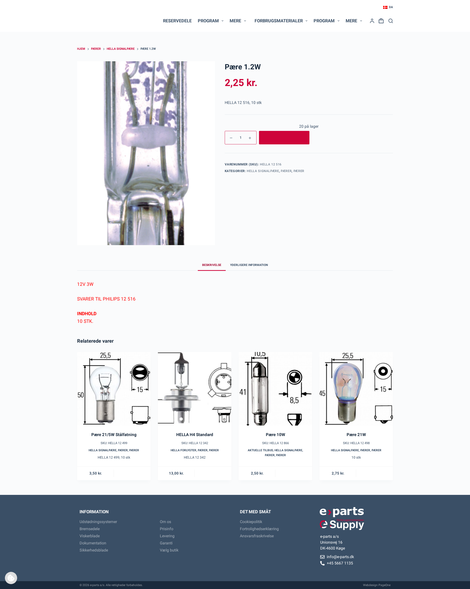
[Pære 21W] (356, 389)
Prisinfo (166, 528)
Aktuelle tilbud (260, 450)
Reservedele (177, 20)
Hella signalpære (263, 171)
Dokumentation (93, 543)
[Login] (372, 21)
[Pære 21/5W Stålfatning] (114, 389)
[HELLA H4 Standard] (194, 389)
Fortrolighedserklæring (259, 528)
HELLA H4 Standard (194, 434)
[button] (388, 7)
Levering (167, 536)
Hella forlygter (183, 450)
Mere (235, 20)
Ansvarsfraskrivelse (257, 536)
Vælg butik (169, 550)
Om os (165, 521)
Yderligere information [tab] (249, 265)
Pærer (286, 171)
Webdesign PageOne (376, 585)
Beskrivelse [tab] (211, 265)
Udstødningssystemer (98, 521)
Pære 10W (275, 434)
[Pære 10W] (275, 389)
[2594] (284, 137)
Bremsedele (90, 528)
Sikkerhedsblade (94, 550)
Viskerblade (90, 536)
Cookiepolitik (251, 521)
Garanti (166, 543)
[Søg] (390, 21)
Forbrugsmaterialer (279, 20)
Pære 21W (356, 434)
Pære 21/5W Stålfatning (114, 434)
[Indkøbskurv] (380, 20)
